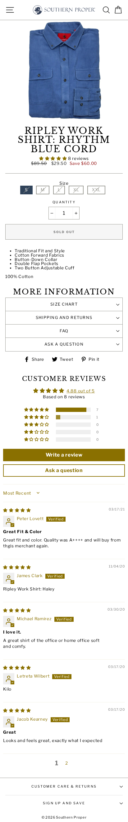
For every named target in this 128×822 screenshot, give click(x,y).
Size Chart (64, 304)
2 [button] (66, 763)
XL (76, 189)
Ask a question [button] (64, 470)
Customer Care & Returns (64, 786)
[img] (17, 510)
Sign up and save (64, 803)
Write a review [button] (64, 455)
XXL (96, 189)
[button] (53, 158)
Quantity (64, 202)
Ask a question (64, 344)
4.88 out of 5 (80, 390)
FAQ (64, 331)
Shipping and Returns (64, 317)
